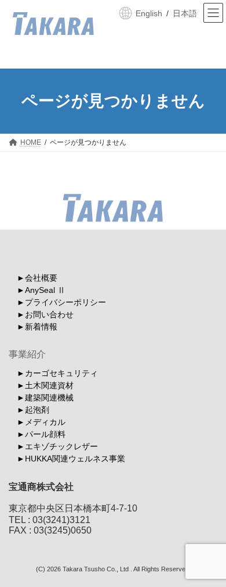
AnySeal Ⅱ (45, 290)
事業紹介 (27, 354)
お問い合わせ (49, 314)
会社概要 (41, 277)
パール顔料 (45, 434)
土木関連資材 (49, 385)
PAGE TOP (209, 556)
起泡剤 (37, 409)
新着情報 (41, 326)
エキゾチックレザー (61, 446)
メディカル (45, 422)
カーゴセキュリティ (61, 373)
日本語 (185, 13)
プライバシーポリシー (65, 302)
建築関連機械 (49, 397)
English (149, 13)
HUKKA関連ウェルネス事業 (75, 458)
